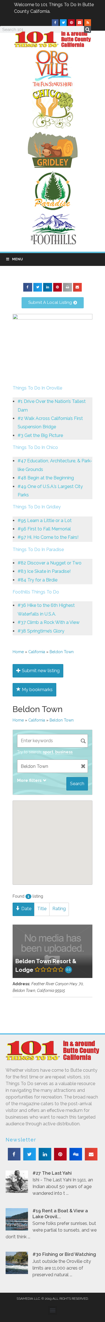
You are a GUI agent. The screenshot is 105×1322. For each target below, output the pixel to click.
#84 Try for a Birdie (37, 580)
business (64, 752)
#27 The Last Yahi (52, 1173)
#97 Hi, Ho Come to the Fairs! (48, 537)
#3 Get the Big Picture (40, 435)
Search (77, 783)
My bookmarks (37, 689)
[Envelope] (79, 22)
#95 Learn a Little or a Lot (45, 520)
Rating (59, 908)
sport (48, 752)
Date (25, 908)
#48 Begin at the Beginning (46, 477)
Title (41, 908)
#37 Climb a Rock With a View (49, 622)
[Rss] (87, 22)
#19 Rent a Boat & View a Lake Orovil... (60, 1213)
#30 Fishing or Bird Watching (64, 1254)
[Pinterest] (71, 22)
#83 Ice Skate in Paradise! (44, 571)
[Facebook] (55, 22)
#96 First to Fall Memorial (44, 529)
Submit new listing (40, 670)
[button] (27, 287)
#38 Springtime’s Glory (41, 631)
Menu (17, 259)
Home (18, 652)
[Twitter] (63, 22)
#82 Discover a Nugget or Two (49, 563)
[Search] (87, 29)
